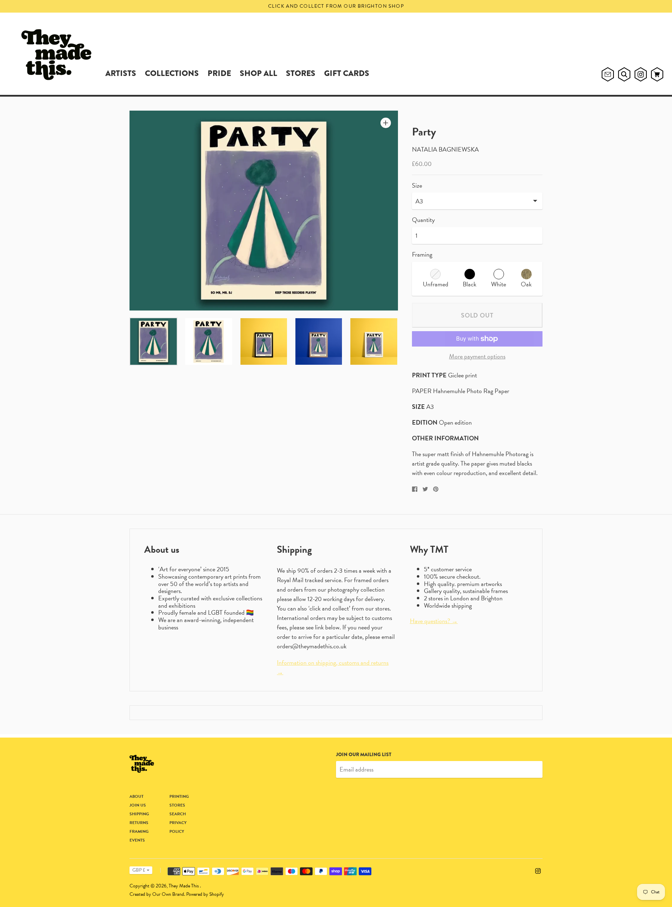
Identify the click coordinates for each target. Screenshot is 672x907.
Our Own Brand (168, 894)
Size (417, 185)
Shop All (258, 73)
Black (469, 284)
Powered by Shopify (205, 894)
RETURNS (139, 822)
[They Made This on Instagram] (538, 870)
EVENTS (137, 840)
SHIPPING (139, 814)
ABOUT (137, 796)
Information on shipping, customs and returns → (332, 667)
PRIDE (219, 73)
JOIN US (138, 805)
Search (177, 814)
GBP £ (138, 870)
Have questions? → (434, 621)
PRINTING (179, 796)
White (498, 284)
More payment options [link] (477, 356)
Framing (422, 254)
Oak (526, 284)
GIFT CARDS (346, 73)
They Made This (184, 885)
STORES (300, 73)
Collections (172, 73)
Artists (120, 73)
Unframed (435, 284)
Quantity (423, 220)
